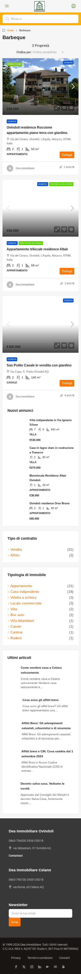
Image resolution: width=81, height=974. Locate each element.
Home (10, 30)
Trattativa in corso (61, 184)
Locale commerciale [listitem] (26, 603)
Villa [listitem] (13, 609)
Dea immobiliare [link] (25, 168)
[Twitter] (24, 967)
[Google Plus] (48, 967)
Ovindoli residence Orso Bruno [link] (49, 503)
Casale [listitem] (15, 626)
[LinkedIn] (40, 967)
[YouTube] (56, 967)
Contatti (64, 958)
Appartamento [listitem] (21, 586)
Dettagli (67, 155)
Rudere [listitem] (16, 638)
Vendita (68, 62)
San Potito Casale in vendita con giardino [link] (39, 365)
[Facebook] (17, 967)
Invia (14, 922)
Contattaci (16, 855)
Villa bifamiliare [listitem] (22, 621)
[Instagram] (32, 967)
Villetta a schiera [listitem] (23, 598)
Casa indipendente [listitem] (24, 592)
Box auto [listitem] (17, 615)
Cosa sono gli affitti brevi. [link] (40, 700)
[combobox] (48, 52)
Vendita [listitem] (16, 549)
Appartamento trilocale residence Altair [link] (37, 249)
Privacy (16, 958)
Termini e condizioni (40, 958)
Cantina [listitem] (16, 632)
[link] (40, 86)
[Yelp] (64, 967)
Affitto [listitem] (15, 555)
